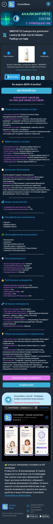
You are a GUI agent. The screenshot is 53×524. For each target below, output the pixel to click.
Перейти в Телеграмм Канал (27, 403)
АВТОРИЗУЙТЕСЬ (26, 90)
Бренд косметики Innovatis (26, 70)
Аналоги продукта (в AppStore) (26, 378)
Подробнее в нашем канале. (18, 495)
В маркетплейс (27, 385)
